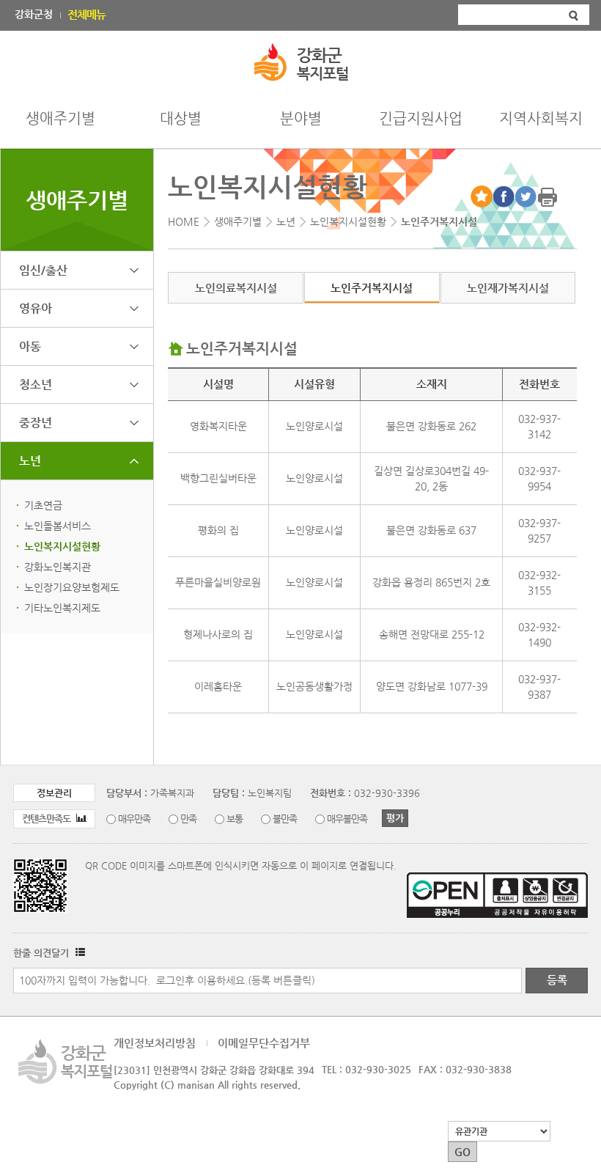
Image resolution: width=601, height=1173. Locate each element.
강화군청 (34, 14)
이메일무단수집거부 (264, 1043)
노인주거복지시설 (372, 288)
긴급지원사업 (420, 118)
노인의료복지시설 (236, 288)
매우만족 (134, 818)
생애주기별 (60, 118)
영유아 (35, 308)
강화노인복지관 (57, 567)
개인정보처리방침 (155, 1043)
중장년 (35, 423)
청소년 (35, 384)
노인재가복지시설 (508, 288)
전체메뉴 (86, 14)
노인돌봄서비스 (57, 526)
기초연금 (43, 505)
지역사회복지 (541, 118)
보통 (234, 818)
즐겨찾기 (482, 196)
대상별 (181, 118)
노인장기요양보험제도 (71, 587)
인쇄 (547, 196)
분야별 (301, 118)
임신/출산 (43, 270)
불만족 (285, 818)
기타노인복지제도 (62, 608)
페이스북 (504, 196)
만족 (188, 818)
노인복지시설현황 (62, 546)
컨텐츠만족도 (47, 818)
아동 (30, 346)
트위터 (526, 196)
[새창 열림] (78, 952)
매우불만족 (347, 818)
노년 (30, 461)
